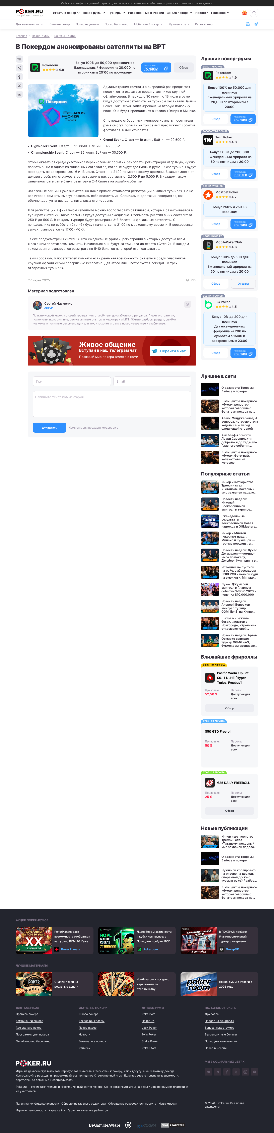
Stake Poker (150, 1041)
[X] (236, 1072)
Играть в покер (64, 13)
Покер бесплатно (116, 24)
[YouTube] (254, 1072)
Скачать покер (60, 24)
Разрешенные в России (146, 13)
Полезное (218, 13)
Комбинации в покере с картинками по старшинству (153, 984)
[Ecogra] (146, 1125)
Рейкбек (84, 1048)
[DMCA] (173, 1125)
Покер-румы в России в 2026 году (235, 984)
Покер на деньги (87, 24)
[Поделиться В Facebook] (19, 76)
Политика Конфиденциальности (37, 1103)
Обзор (183, 67)
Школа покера (178, 13)
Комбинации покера (29, 1020)
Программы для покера (32, 1034)
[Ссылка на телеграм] (255, 24)
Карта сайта (57, 1110)
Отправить (49, 427)
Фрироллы (212, 1014)
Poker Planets (70, 949)
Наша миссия (168, 1103)
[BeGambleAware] (104, 1125)
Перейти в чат (173, 351)
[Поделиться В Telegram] (19, 68)
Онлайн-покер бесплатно (33, 1041)
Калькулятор (204, 24)
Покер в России (215, 1048)
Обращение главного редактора (83, 1103)
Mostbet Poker (226, 192)
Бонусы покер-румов (219, 1027)
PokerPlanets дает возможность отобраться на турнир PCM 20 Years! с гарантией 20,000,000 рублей (72, 937)
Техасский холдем (92, 1020)
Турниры (114, 13)
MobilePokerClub (228, 242)
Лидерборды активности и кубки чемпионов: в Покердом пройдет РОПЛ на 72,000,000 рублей (154, 937)
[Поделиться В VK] (19, 59)
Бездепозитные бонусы (221, 1034)
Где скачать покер (29, 1027)
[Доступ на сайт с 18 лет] (128, 1125)
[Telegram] (217, 1072)
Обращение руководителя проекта (132, 1103)
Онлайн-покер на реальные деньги (66, 984)
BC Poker (222, 302)
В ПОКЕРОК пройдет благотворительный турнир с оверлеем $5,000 (233, 937)
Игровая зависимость (31, 1110)
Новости (201, 13)
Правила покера (27, 1014)
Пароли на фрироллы (219, 1020)
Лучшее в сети (179, 24)
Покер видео (87, 1027)
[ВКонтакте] (208, 1072)
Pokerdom (50, 65)
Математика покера (92, 1041)
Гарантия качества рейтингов (87, 1110)
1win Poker (223, 137)
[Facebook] (226, 1072)
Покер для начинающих (221, 1041)
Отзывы (243, 283)
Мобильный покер (146, 24)
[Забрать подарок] (244, 12)
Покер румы (92, 13)
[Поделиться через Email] (19, 94)
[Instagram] (245, 1072)
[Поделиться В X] (19, 85)
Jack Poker (149, 1027)
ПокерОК (232, 949)
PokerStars (149, 1048)
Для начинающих (28, 24)
